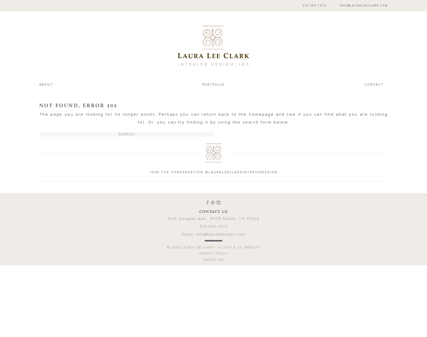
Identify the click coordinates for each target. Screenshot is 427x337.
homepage (261, 102)
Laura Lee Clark (213, 39)
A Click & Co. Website (239, 235)
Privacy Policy (213, 241)
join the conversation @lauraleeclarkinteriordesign (213, 160)
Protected (213, 248)
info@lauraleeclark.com (363, 5)
